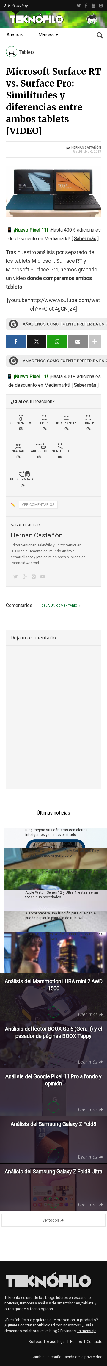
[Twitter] (78, 5)
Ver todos (50, 1220)
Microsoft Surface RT (57, 261)
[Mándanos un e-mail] (43, 577)
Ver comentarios (38, 505)
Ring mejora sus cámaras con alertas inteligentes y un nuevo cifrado (56, 832)
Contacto (95, 1341)
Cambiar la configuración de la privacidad (67, 1357)
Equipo (76, 1341)
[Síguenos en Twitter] (16, 577)
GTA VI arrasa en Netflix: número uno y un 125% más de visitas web (64, 936)
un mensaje (86, 1331)
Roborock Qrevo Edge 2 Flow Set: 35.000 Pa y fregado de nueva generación (62, 853)
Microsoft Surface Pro (32, 269)
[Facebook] (86, 5)
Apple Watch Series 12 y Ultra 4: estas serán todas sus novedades (61, 894)
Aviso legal (56, 1341)
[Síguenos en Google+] (25, 577)
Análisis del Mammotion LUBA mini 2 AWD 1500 (64, 872)
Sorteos (35, 1341)
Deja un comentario (59, 606)
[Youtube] (93, 5)
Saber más (85, 238)
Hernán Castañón (86, 147)
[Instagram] (101, 5)
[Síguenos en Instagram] (34, 577)
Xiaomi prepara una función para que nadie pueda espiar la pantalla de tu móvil (60, 915)
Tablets (27, 52)
